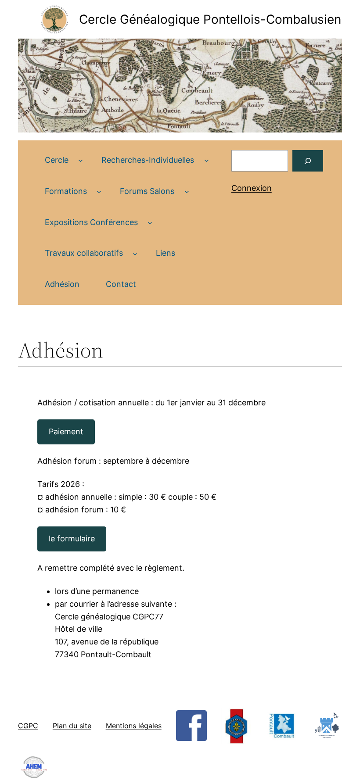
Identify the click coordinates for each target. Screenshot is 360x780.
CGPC (28, 725)
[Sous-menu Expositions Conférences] (150, 222)
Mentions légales (134, 725)
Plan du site (72, 725)
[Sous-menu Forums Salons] (186, 191)
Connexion (251, 188)
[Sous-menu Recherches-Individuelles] (206, 160)
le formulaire (72, 538)
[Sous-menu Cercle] (80, 160)
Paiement (66, 431)
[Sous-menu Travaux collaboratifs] (135, 253)
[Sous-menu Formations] (99, 191)
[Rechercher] (308, 161)
